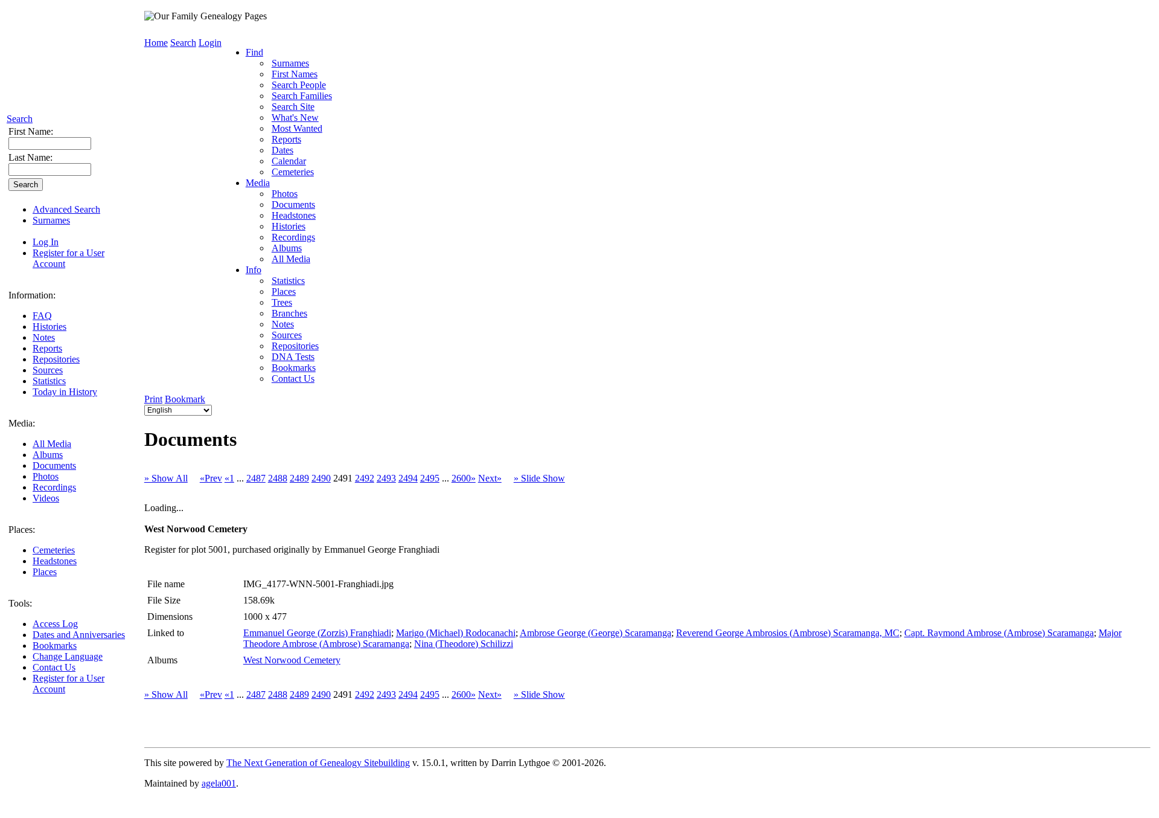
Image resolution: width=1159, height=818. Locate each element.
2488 (277, 478)
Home (156, 42)
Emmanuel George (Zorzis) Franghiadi (317, 633)
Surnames (51, 220)
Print (153, 399)
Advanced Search (66, 209)
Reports (47, 348)
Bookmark (185, 399)
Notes (44, 337)
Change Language (68, 656)
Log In (46, 242)
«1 (229, 478)
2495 (429, 478)
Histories (49, 326)
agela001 (219, 783)
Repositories (56, 359)
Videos (46, 498)
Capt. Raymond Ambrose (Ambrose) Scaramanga (999, 633)
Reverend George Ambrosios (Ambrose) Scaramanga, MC (787, 633)
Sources (48, 370)
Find (254, 52)
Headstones (55, 561)
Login (210, 42)
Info (253, 270)
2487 (256, 478)
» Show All (166, 478)
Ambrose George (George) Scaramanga (595, 633)
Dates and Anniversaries (79, 635)
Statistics (49, 381)
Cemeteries (54, 550)
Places (45, 572)
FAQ (42, 316)
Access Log (55, 624)
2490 (321, 478)
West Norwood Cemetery (291, 660)
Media (258, 183)
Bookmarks (55, 645)
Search (20, 119)
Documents (54, 465)
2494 (408, 478)
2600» (464, 478)
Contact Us (54, 667)
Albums (48, 454)
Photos (46, 476)
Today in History (65, 392)
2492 (364, 478)
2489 (299, 478)
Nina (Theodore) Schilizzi (463, 644)
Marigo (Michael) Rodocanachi (456, 633)
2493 (386, 478)
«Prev (211, 478)
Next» (490, 478)
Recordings (54, 487)
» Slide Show (539, 478)
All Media (52, 444)
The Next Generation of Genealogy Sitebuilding (318, 763)
